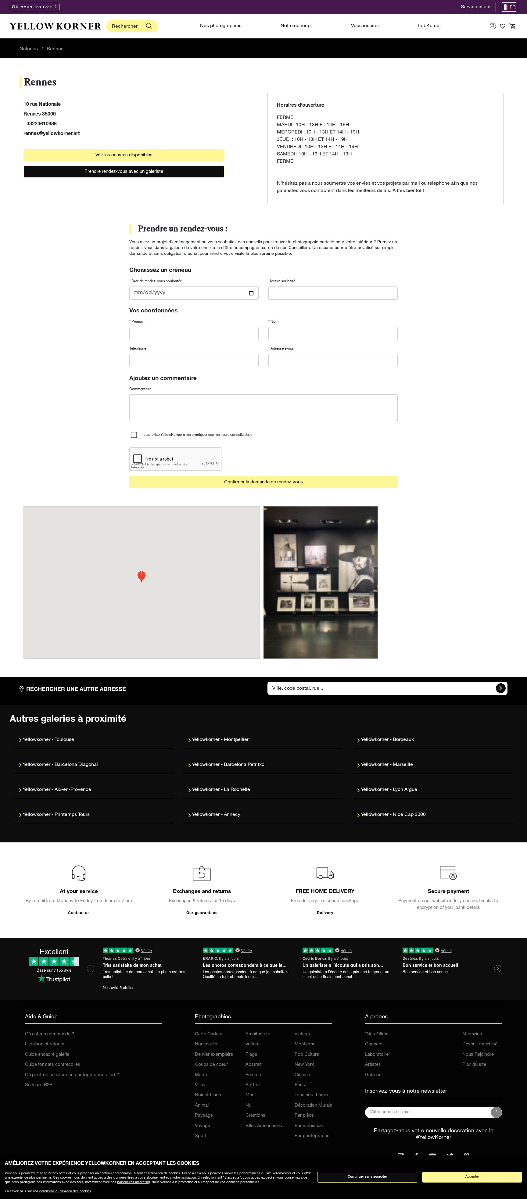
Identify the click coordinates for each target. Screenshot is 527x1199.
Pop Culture (307, 1054)
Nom (274, 322)
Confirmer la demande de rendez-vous (263, 482)
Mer (249, 1095)
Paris (300, 1085)
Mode (201, 1075)
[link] (55, 26)
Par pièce (304, 1115)
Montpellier (236, 740)
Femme (253, 1075)
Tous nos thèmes (312, 1095)
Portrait (253, 1085)
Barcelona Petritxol (245, 765)
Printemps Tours (72, 815)
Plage (251, 1054)
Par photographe (312, 1136)
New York (304, 1064)
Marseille (403, 765)
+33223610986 (40, 124)
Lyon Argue (405, 790)
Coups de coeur (211, 1064)
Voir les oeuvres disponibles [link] (123, 155)
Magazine (472, 1034)
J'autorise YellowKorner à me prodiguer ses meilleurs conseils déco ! (199, 435)
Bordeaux (403, 740)
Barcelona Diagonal (76, 765)
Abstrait (254, 1064)
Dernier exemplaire (214, 1054)
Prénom (137, 322)
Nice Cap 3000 (409, 815)
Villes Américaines (264, 1126)
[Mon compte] (493, 26)
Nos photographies (221, 26)
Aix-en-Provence (73, 790)
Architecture (258, 1034)
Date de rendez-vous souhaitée (156, 281)
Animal (202, 1105)
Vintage (302, 1034)
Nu (248, 1105)
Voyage (202, 1126)
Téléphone (137, 348)
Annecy (232, 815)
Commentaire (140, 389)
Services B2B (38, 1085)
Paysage (204, 1115)
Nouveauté (206, 1044)
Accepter (472, 1177)
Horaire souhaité (281, 281)
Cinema (302, 1075)
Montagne (305, 1044)
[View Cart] (512, 26)
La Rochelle (237, 790)
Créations (255, 1115)
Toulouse (64, 740)
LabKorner (429, 26)
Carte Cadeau (209, 1034)
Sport (200, 1136)
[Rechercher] (149, 26)
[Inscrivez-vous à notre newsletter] (496, 1112)
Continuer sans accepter (367, 1177)
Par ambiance (309, 1126)
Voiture (253, 1044)
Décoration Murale (313, 1105)
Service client (476, 7)
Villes (200, 1085)
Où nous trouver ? (34, 7)
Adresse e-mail (282, 348)
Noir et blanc (208, 1095)
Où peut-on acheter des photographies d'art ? (72, 1075)
